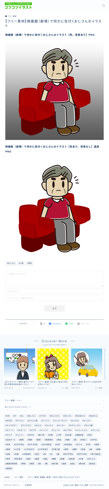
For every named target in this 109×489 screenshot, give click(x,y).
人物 (59, 435)
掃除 (66, 449)
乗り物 (41, 435)
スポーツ (22, 430)
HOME (7, 477)
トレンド (44, 430)
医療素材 (49, 440)
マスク (9, 435)
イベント (46, 421)
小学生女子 (29, 449)
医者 (59, 440)
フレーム (95, 430)
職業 (54, 459)
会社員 (69, 435)
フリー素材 (12, 16)
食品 (73, 464)
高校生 (92, 464)
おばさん (93, 416)
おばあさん (81, 416)
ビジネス (68, 430)
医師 (30, 440)
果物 (98, 449)
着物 (37, 459)
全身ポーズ (11, 440)
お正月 (9, 421)
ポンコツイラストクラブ (17, 407)
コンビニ (49, 425)
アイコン (20, 421)
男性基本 (18, 459)
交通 (51, 435)
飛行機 (55, 464)
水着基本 (27, 454)
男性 (8, 459)
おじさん (68, 416)
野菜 (32, 464)
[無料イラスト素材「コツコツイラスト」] (18, 6)
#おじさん (11, 263)
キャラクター (12, 425)
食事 (64, 464)
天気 (8, 445)
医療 (39, 440)
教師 (75, 449)
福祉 (46, 459)
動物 (22, 440)
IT (15, 416)
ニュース (56, 430)
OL (22, 416)
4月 (8, 416)
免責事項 (28, 485)
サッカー (61, 425)
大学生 (94, 440)
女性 (58, 445)
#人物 (21, 263)
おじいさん (55, 416)
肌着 (62, 459)
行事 (81, 459)
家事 (97, 445)
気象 (8, 454)
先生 (90, 435)
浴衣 (37, 454)
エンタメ (75, 421)
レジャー (20, 435)
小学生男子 (43, 449)
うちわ (43, 416)
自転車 (72, 459)
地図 (68, 440)
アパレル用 (33, 421)
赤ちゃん (91, 459)
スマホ (33, 430)
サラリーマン (75, 425)
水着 (17, 454)
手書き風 (56, 449)
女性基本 (68, 445)
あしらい (32, 416)
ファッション (82, 430)
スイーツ (10, 430)
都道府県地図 (12, 464)
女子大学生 (33, 445)
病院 (29, 459)
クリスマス (26, 425)
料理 (83, 449)
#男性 (29, 263)
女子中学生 (19, 445)
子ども (79, 445)
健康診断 (79, 435)
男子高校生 (96, 454)
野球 (24, 464)
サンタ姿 (89, 425)
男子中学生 (68, 454)
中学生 (31, 435)
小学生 (17, 449)
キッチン (87, 421)
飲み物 (82, 464)
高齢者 (9, 468)
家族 (8, 449)
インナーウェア (60, 421)
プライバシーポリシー (12, 485)
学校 (89, 445)
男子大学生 (82, 454)
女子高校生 (47, 445)
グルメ (38, 425)
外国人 (84, 440)
